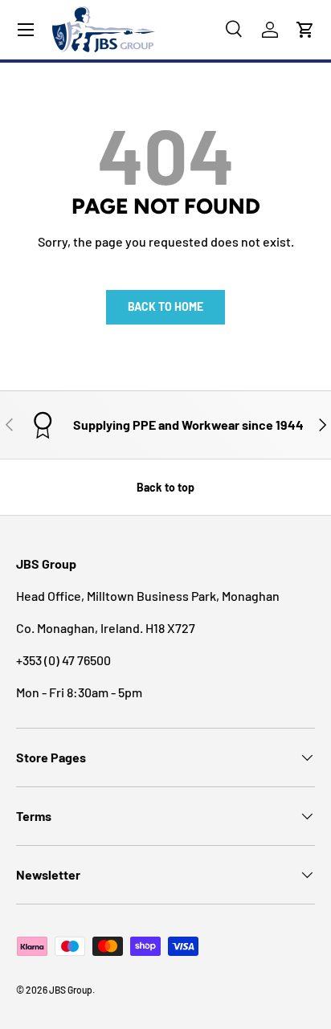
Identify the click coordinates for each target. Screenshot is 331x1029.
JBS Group (70, 989)
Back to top (165, 487)
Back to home (165, 306)
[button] (305, 29)
